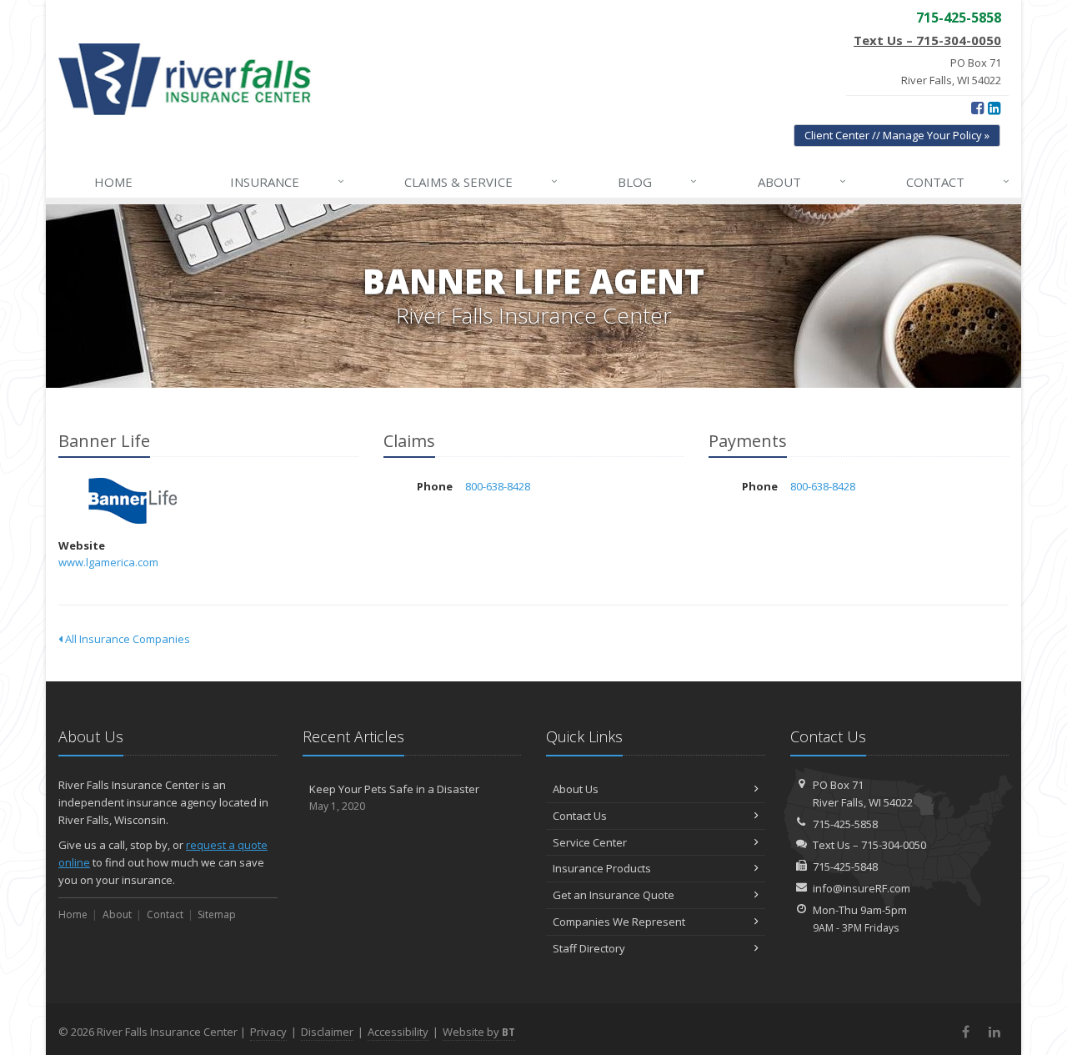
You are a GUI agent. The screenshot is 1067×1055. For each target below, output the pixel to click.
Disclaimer (327, 1031)
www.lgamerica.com (108, 562)
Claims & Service (481, 181)
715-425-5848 (845, 866)
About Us (576, 788)
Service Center (590, 842)
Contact (957, 181)
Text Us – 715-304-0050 (927, 40)
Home (113, 181)
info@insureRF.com (861, 888)
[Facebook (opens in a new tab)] (977, 108)
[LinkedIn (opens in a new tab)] (994, 108)
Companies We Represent (619, 921)
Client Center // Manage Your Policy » (896, 135)
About (802, 181)
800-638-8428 (497, 486)
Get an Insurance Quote (613, 894)
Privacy (268, 1031)
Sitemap (217, 914)
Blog (657, 181)
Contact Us (580, 815)
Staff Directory (589, 948)
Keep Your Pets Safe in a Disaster (394, 797)
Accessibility (398, 1031)
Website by (479, 1031)
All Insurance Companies (126, 638)
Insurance (287, 181)
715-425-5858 (845, 823)
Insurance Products (602, 868)
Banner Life (133, 501)
